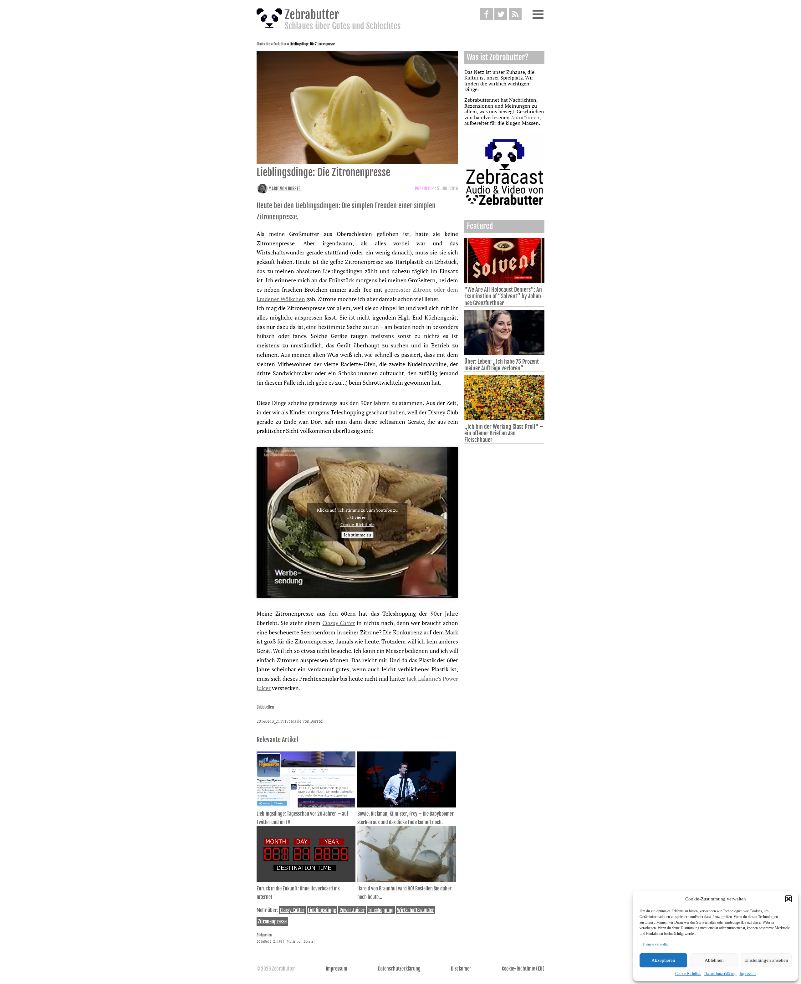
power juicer (352, 910)
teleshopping (381, 910)
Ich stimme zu (357, 535)
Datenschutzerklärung (720, 973)
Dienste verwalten (656, 944)
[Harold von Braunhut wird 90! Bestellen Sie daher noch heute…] (406, 880)
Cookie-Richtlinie (688, 973)
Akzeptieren (663, 960)
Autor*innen (525, 117)
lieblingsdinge (322, 910)
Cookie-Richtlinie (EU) (523, 968)
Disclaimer (461, 968)
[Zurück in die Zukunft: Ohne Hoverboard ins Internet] (306, 880)
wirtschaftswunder (415, 910)
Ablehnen (714, 960)
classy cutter (292, 910)
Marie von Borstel (285, 188)
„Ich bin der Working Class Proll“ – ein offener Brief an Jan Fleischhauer (503, 433)
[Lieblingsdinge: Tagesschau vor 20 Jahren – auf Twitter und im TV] (306, 805)
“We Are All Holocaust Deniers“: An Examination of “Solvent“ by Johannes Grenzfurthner (504, 296)
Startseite (263, 44)
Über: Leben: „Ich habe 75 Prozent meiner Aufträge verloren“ (501, 365)
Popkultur (279, 44)
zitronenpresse (272, 921)
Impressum (748, 973)
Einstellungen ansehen (766, 960)
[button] (788, 899)
